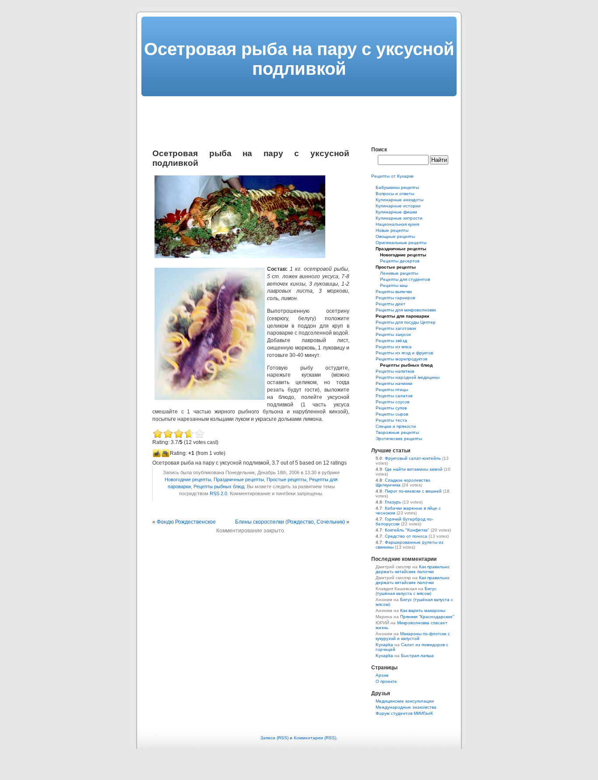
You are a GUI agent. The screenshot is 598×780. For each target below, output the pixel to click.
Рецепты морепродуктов (401, 359)
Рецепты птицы (392, 389)
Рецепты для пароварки (402, 316)
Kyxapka (384, 644)
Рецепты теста (391, 420)
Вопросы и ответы (395, 193)
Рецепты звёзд (391, 340)
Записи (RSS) (274, 737)
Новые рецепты (392, 230)
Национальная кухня (397, 224)
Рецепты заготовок (396, 328)
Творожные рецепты (397, 432)
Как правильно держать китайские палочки (413, 569)
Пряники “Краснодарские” (427, 616)
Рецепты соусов (392, 401)
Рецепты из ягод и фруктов (404, 352)
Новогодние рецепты (188, 479)
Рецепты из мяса (394, 346)
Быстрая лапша (417, 655)
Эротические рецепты (399, 438)
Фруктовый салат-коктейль (413, 458)
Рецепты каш (394, 285)
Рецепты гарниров (395, 297)
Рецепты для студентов (405, 279)
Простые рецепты (286, 479)
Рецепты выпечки (394, 291)
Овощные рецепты (395, 236)
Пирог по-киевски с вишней (413, 491)
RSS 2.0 (218, 493)
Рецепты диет (390, 303)
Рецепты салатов (394, 395)
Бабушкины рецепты (397, 187)
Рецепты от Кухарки (392, 176)
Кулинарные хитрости (399, 218)
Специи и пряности (396, 426)
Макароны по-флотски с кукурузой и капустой (413, 636)
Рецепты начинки (394, 383)
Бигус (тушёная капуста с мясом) (406, 591)
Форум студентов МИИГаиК (404, 713)
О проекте (386, 681)
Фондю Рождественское (186, 522)
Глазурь (393, 502)
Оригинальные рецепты (401, 242)
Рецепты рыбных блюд (218, 486)
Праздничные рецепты (239, 479)
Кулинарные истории (398, 205)
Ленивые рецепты (399, 273)
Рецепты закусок (393, 334)
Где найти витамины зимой (414, 469)
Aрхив (382, 675)
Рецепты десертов (399, 261)
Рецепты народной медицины (408, 377)
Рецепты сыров (392, 414)
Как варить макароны (422, 610)
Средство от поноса (406, 536)
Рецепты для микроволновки (406, 310)
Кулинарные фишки (396, 212)
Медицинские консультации (405, 701)
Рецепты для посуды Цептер (406, 322)
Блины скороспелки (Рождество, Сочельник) (290, 522)
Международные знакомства (406, 707)
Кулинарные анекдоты (399, 199)
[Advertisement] (299, 116)
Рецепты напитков (395, 371)
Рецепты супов (391, 408)
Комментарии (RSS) (315, 737)
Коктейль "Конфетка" (407, 530)
